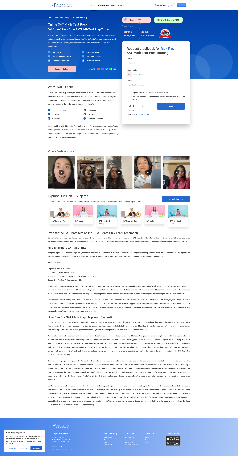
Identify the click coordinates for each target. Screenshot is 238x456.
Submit (171, 106)
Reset (142, 106)
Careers (147, 440)
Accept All (36, 448)
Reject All (24, 448)
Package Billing (129, 440)
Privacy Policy (108, 437)
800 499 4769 (161, 5)
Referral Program (130, 437)
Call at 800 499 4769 (143, 115)
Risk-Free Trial (129, 442)
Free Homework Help (131, 445)
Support (147, 437)
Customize (12, 448)
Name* (129, 59)
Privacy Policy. (163, 93)
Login (171, 5)
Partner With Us (109, 445)
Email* (129, 81)
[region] (24, 441)
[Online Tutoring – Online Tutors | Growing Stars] (62, 5)
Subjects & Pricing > (63, 18)
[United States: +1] (129, 74)
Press (105, 442)
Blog (146, 442)
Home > (51, 18)
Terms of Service (109, 440)
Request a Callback (62, 69)
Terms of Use (152, 93)
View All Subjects (176, 199)
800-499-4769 (59, 446)
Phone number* (132, 70)
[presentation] (117, 192)
